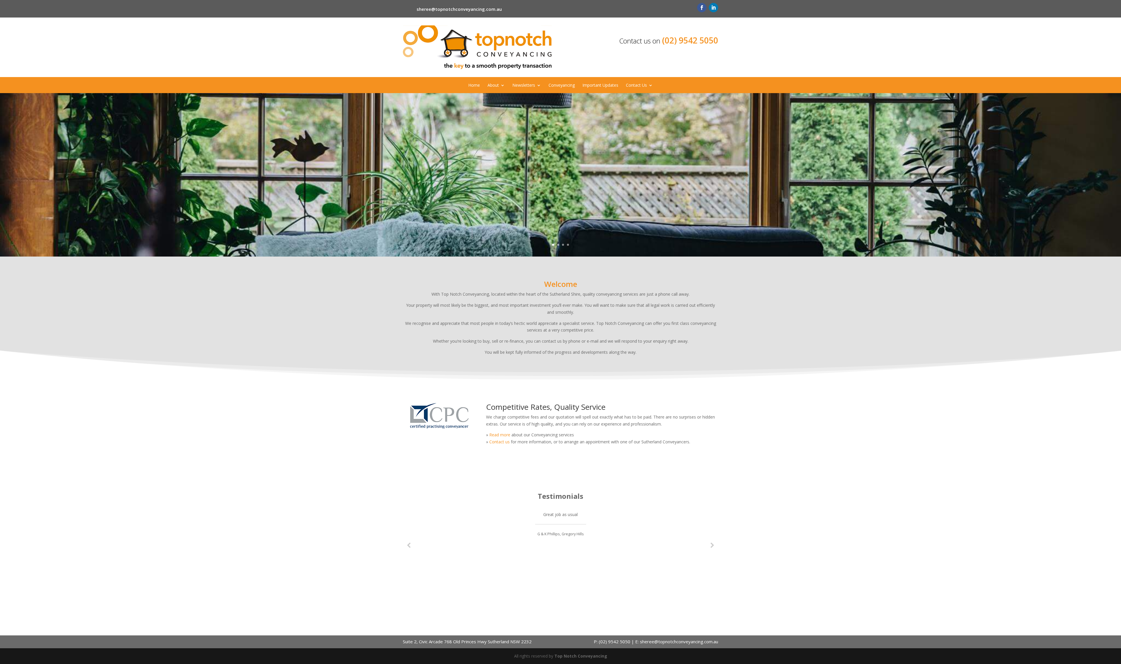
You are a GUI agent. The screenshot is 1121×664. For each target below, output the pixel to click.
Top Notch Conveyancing (580, 656)
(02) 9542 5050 (690, 40)
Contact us (499, 442)
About (493, 85)
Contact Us (636, 85)
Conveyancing (562, 85)
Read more (499, 435)
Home (474, 85)
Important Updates (600, 85)
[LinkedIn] (713, 7)
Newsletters (523, 85)
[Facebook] (701, 7)
